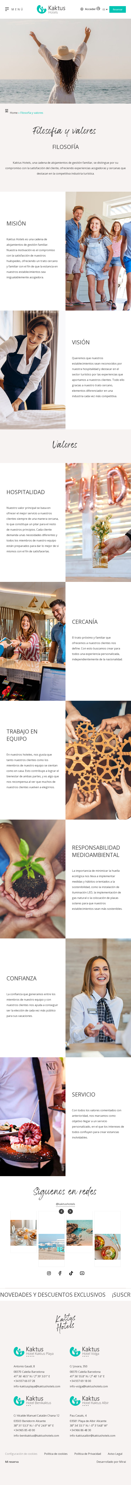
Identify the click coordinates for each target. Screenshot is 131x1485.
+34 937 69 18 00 (80, 1381)
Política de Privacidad (87, 1454)
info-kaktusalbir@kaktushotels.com (92, 1435)
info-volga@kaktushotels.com (89, 1386)
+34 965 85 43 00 (24, 1430)
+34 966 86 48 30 (80, 1430)
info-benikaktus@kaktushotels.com (36, 1435)
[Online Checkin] (77, 9)
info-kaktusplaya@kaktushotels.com (37, 1386)
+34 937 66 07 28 (24, 1381)
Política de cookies (56, 1454)
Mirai (122, 1462)
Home (14, 113)
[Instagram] (49, 1273)
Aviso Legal (115, 1454)
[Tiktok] (71, 1273)
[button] (105, 9)
